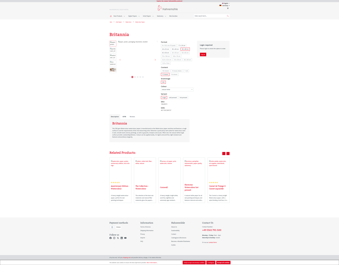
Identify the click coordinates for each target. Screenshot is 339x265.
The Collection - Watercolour (142, 187)
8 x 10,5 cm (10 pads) (169, 46)
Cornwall (164, 187)
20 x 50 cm (176, 53)
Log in (203, 54)
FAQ (141, 241)
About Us (174, 227)
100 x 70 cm (177, 56)
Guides (173, 245)
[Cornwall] (169, 171)
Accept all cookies (223, 263)
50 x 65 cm (186, 53)
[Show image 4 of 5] (140, 77)
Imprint (142, 238)
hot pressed (183, 97)
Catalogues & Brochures (178, 238)
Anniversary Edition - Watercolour (120, 187)
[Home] (111, 16)
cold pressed (173, 97)
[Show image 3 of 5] (137, 77)
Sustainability (175, 230)
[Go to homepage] (168, 8)
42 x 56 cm (165, 53)
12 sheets (165, 74)
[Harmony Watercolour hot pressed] (194, 169)
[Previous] (119, 60)
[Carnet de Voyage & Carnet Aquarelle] (218, 170)
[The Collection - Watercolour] (145, 170)
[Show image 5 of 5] (143, 77)
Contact (173, 234)
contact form (213, 242)
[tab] (114, 116)
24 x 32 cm (165, 49)
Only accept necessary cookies (194, 263)
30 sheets (174, 74)
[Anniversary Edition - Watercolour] (120, 170)
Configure (210, 263)
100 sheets (166, 71)
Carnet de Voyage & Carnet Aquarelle (217, 187)
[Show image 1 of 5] (132, 77)
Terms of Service (145, 227)
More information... (152, 262)
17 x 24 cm (181, 45)
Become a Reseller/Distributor (180, 241)
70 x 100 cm (166, 56)
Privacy (142, 234)
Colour (164, 86)
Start (111, 22)
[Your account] (228, 8)
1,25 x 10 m (166, 63)
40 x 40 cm (188, 60)
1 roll (187, 71)
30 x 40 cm (175, 49)
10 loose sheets (177, 71)
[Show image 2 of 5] (135, 77)
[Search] (228, 16)
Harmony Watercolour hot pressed (191, 187)
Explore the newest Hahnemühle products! (169, 1)
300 (163, 82)
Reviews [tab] (132, 117)
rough (164, 97)
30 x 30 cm (178, 60)
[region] (133, 60)
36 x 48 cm (185, 49)
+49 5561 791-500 (211, 230)
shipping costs (127, 257)
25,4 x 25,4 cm (167, 60)
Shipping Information (146, 230)
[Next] (154, 60)
